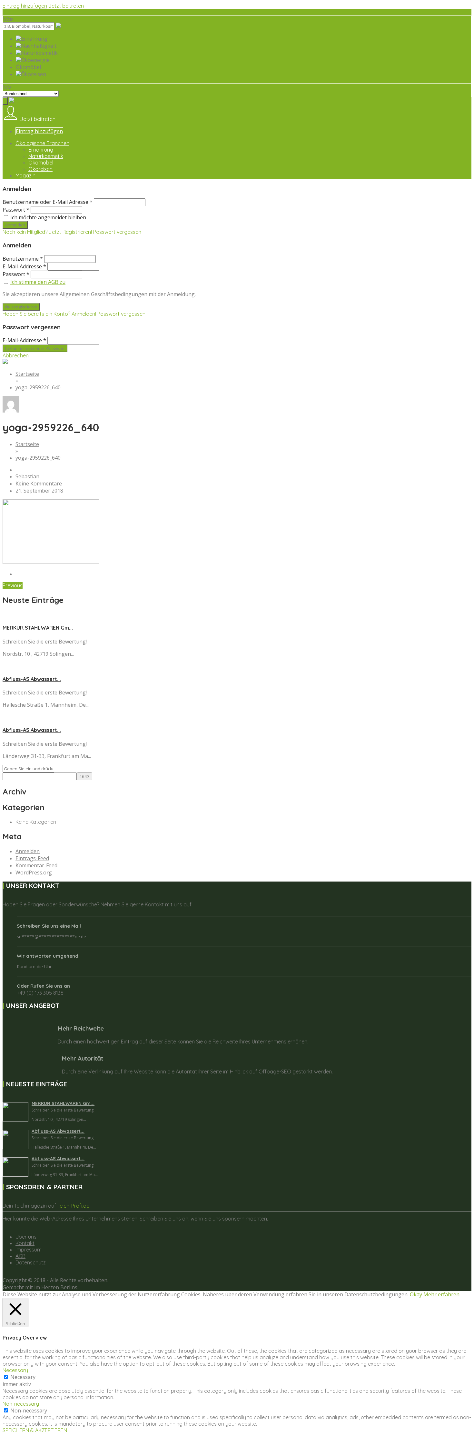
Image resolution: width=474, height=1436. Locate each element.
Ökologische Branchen (42, 143)
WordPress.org (33, 872)
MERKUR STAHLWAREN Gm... (38, 627)
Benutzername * (23, 258)
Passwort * (16, 209)
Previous (13, 585)
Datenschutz (30, 1262)
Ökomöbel (40, 162)
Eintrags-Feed (32, 858)
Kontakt (25, 1243)
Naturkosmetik (45, 156)
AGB (20, 1256)
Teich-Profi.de (73, 1205)
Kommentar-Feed (36, 865)
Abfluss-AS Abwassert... (32, 679)
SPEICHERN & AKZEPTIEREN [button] (35, 1430)
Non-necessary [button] (21, 1404)
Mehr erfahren (441, 1294)
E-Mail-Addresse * (24, 266)
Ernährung (40, 149)
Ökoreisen (40, 169)
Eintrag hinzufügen (25, 6)
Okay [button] (416, 1294)
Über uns (25, 1236)
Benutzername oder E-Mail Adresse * (48, 201)
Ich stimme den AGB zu (37, 281)
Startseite (27, 373)
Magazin (25, 175)
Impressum (28, 1249)
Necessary (22, 1377)
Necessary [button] (15, 1370)
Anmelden (27, 851)
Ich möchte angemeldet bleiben (48, 217)
